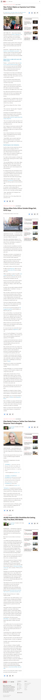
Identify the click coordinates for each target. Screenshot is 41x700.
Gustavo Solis (23, 12)
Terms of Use (4, 695)
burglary (9, 361)
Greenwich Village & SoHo (9, 4)
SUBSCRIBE (20, 692)
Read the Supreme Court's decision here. (11, 145)
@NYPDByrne (7, 464)
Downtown (6, 515)
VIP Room (11, 397)
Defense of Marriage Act (16, 34)
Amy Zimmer (12, 522)
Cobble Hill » (26, 26)
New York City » (26, 237)
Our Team (25, 687)
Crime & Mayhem (18, 205)
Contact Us (25, 685)
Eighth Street (16, 329)
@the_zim (12, 524)
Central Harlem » (27, 31)
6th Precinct (12, 268)
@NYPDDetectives (8, 477)
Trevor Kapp (12, 12)
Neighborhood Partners (27, 683)
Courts (17, 4)
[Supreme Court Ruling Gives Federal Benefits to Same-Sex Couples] (13, 22)
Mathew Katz (17, 12)
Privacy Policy (9, 695)
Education (10, 515)
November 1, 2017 (17, 472)
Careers (25, 688)
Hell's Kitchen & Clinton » (28, 226)
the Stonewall (10, 180)
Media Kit (25, 689)
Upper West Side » (27, 20)
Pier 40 (13, 275)
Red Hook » (26, 231)
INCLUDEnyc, (6, 618)
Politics (19, 4)
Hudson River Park (11, 270)
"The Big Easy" (6, 488)
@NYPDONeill (13, 475)
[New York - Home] (5, 1)
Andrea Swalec (7, 12)
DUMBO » (25, 221)
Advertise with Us (26, 684)
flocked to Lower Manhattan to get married (11, 51)
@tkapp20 (12, 427)
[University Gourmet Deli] (13, 223)
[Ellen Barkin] (13, 438)
